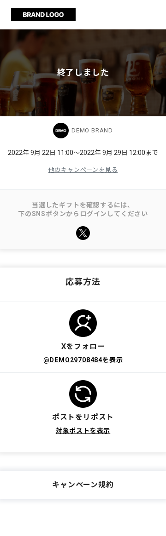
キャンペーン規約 (82, 484)
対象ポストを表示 (83, 430)
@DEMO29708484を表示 (83, 360)
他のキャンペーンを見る (83, 169)
